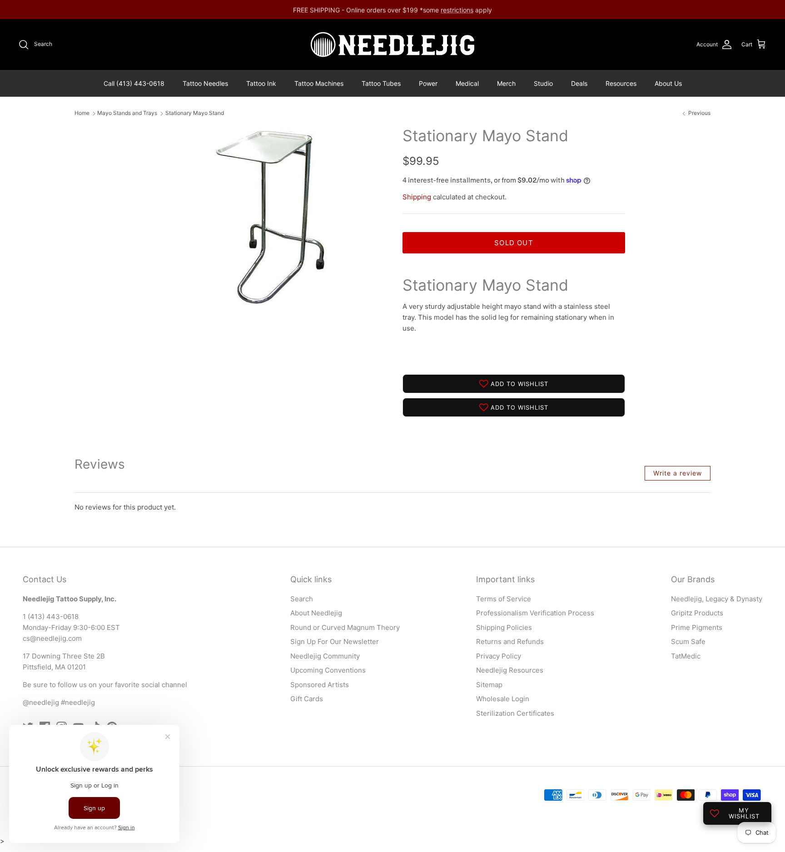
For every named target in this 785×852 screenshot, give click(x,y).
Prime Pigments (696, 627)
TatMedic (686, 656)
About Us (668, 83)
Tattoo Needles (205, 83)
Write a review (677, 473)
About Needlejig (316, 613)
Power (428, 83)
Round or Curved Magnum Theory (345, 627)
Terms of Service (503, 598)
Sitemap (489, 684)
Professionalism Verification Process (535, 613)
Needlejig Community (325, 656)
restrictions (457, 9)
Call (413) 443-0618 (134, 83)
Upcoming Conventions (328, 670)
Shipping (416, 197)
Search (301, 598)
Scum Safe (688, 641)
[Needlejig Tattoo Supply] (392, 44)
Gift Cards (306, 698)
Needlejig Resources (509, 670)
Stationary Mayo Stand (194, 113)
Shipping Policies (504, 627)
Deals (579, 83)
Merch (506, 83)
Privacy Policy (498, 656)
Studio (543, 83)
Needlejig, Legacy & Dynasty (716, 598)
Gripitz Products (697, 613)
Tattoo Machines (318, 83)
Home (82, 113)
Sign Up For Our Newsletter (334, 641)
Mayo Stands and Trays (127, 113)
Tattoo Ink (261, 83)
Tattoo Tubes (381, 83)
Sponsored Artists (319, 684)
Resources (621, 83)
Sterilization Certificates (515, 713)
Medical (467, 83)
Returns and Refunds (510, 641)
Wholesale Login (502, 698)
